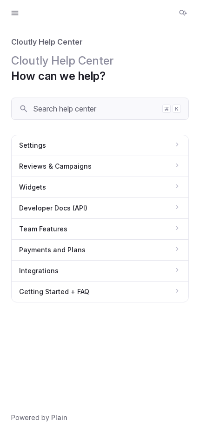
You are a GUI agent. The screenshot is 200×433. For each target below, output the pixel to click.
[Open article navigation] (14, 13)
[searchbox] (94, 108)
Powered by (39, 417)
